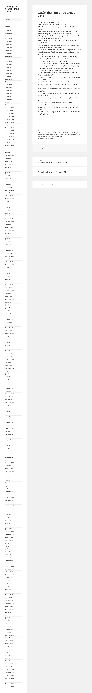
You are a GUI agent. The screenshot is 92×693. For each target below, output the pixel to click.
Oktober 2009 (9, 537)
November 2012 (9, 431)
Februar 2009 (9, 560)
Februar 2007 (9, 629)
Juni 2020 (7, 173)
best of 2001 (8, 36)
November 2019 (9, 193)
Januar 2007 (8, 632)
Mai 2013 (7, 414)
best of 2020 (8, 93)
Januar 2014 (8, 391)
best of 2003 (8, 42)
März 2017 (8, 282)
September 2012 (9, 437)
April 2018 (8, 244)
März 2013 (8, 420)
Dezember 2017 (9, 256)
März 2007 (8, 626)
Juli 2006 (7, 649)
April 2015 (8, 348)
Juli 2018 (7, 236)
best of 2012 (8, 67)
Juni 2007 (7, 618)
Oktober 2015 (9, 331)
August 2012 (8, 440)
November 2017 (9, 259)
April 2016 (8, 313)
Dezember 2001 (9, 684)
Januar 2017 (8, 288)
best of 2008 (8, 56)
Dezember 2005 (9, 669)
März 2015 (8, 351)
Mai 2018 (7, 242)
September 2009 (9, 540)
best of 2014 (8, 73)
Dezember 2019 (9, 190)
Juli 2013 (7, 408)
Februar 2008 (9, 595)
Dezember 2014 (9, 359)
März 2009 (8, 557)
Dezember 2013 (9, 394)
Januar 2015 (8, 356)
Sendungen (49, 148)
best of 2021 (8, 96)
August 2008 (8, 577)
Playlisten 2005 (9, 108)
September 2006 (9, 643)
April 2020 (8, 178)
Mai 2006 (7, 655)
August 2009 (8, 543)
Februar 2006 (9, 664)
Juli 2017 (7, 270)
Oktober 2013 (9, 399)
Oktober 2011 (9, 468)
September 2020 (9, 164)
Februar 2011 (9, 491)
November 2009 (9, 534)
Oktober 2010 (9, 503)
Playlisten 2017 (9, 142)
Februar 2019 (9, 219)
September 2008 (9, 575)
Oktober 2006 (9, 641)
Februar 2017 (9, 285)
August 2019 (8, 201)
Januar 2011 (8, 494)
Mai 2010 (7, 517)
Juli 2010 (7, 511)
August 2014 (8, 371)
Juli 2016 (7, 305)
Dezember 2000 (9, 687)
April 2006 (8, 658)
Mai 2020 (7, 176)
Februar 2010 (9, 526)
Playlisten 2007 (9, 113)
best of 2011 (8, 65)
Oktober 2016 (9, 296)
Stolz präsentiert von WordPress (47, 185)
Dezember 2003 (9, 678)
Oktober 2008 (9, 572)
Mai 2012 (7, 448)
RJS (42, 148)
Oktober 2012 (9, 434)
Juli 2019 (7, 204)
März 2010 (8, 523)
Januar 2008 (8, 598)
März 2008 (8, 592)
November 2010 (9, 500)
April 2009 (8, 554)
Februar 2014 (9, 388)
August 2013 (8, 405)
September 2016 (9, 299)
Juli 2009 (7, 546)
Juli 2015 (7, 339)
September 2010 (9, 506)
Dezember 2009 (9, 532)
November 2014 (9, 362)
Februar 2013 (9, 422)
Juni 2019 (7, 207)
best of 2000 (8, 33)
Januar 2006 (8, 666)
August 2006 (8, 646)
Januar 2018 (8, 253)
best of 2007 (8, 53)
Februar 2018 (9, 250)
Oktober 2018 (9, 227)
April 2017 (8, 279)
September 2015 (9, 333)
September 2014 (9, 368)
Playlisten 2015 (9, 136)
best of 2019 (8, 87)
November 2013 (9, 397)
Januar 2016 (8, 322)
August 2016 (8, 302)
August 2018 (8, 233)
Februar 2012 (9, 457)
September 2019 (9, 199)
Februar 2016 (9, 319)
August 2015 (8, 336)
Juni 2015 (7, 342)
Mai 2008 (7, 586)
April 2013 (8, 417)
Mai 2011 (7, 483)
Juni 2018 (7, 239)
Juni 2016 (7, 308)
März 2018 (8, 247)
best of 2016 (8, 79)
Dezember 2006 (9, 635)
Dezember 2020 (9, 155)
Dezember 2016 (9, 290)
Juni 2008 (7, 583)
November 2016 (9, 293)
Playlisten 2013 (9, 131)
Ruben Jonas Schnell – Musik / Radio (13, 8)
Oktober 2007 (9, 606)
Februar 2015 (9, 354)
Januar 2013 (8, 425)
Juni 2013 (7, 411)
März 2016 (8, 316)
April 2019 (8, 213)
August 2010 (8, 509)
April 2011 (8, 486)
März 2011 (8, 488)
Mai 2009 (7, 552)
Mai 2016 (7, 310)
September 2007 (9, 609)
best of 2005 (8, 47)
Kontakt (7, 105)
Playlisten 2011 (9, 125)
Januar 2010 (8, 529)
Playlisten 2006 (9, 110)
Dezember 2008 (9, 566)
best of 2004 (8, 44)
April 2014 (8, 382)
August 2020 (8, 167)
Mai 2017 (7, 276)
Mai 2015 (7, 345)
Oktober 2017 (9, 262)
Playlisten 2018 (9, 145)
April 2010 (8, 520)
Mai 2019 (7, 210)
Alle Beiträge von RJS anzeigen (46, 138)
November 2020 (9, 158)
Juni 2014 (7, 377)
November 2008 (9, 569)
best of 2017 (8, 82)
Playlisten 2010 (9, 122)
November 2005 (9, 672)
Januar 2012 (8, 460)
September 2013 (9, 402)
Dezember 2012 (9, 428)
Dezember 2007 (9, 600)
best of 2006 (8, 50)
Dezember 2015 (9, 325)
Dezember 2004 (9, 675)
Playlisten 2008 (9, 116)
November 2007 (9, 603)
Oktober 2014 (9, 365)
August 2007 (8, 612)
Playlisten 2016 (9, 139)
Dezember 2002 (9, 681)
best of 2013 (8, 70)
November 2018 (9, 224)
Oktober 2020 (9, 161)
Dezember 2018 (9, 221)
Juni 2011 (7, 480)
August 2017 (8, 267)
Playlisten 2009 (9, 119)
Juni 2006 (7, 652)
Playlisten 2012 (9, 128)
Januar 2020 (8, 187)
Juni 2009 (7, 549)
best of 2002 (8, 39)
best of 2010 (8, 62)
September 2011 (9, 471)
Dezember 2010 (9, 497)
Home (7, 102)
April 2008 (8, 589)
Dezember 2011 (9, 463)
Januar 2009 (8, 563)
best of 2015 (8, 76)
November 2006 (9, 638)
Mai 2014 (7, 379)
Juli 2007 (7, 615)
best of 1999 (8, 30)
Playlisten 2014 (9, 133)
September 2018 (9, 230)
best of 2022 (8, 99)
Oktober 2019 (9, 196)
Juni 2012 (7, 445)
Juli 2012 (7, 443)
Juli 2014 (7, 374)
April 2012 (8, 451)
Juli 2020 (7, 170)
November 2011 (9, 465)
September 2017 (9, 265)
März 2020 (8, 181)
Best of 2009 (8, 59)
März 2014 (8, 385)
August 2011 (8, 474)
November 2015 (9, 328)
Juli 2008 (7, 580)
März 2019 (8, 216)
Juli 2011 (7, 477)
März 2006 (8, 661)
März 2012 (8, 454)
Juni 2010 (7, 514)
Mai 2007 (7, 621)
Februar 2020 (9, 184)
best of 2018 (8, 85)
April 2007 (8, 623)
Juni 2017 (7, 273)
